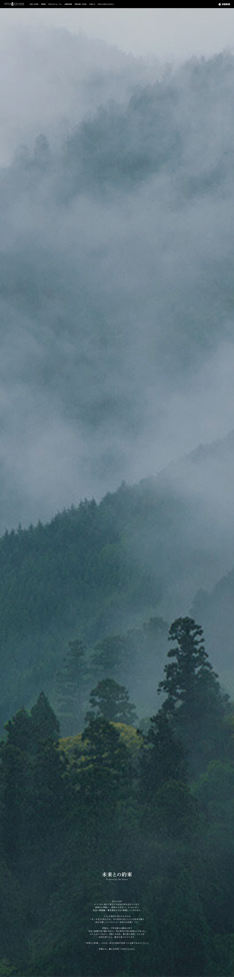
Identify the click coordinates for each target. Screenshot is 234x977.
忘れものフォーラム (55, 4)
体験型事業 (68, 4)
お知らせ (92, 4)
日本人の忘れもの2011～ (106, 4)
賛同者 (43, 4)
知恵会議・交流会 (81, 4)
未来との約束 (34, 4)
